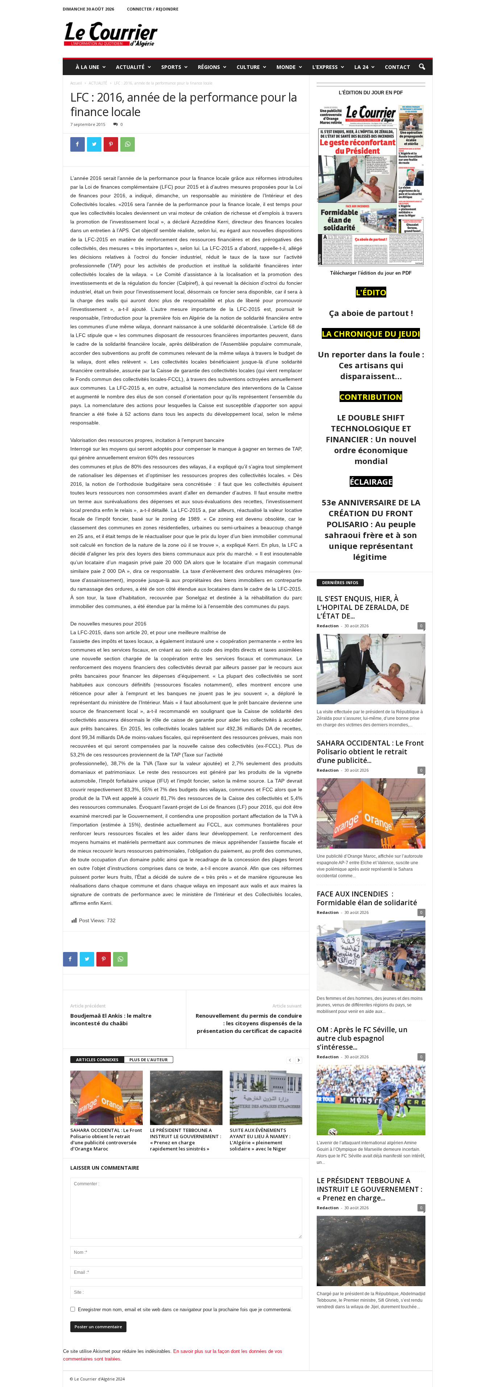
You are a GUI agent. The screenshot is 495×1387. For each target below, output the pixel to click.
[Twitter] (94, 144)
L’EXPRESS (325, 66)
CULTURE (248, 66)
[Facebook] (77, 144)
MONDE (286, 66)
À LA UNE (87, 66)
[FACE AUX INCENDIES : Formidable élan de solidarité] (371, 955)
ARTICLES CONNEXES (97, 1059)
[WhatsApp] (127, 144)
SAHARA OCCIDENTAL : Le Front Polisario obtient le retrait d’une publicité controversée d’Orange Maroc (106, 1139)
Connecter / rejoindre (152, 9)
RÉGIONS (209, 66)
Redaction (328, 625)
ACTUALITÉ (130, 66)
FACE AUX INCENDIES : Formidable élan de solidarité (367, 898)
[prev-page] (290, 1060)
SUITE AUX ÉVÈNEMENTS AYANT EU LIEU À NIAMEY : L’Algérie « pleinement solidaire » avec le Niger (260, 1139)
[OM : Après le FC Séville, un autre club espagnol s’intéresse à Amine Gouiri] (371, 1100)
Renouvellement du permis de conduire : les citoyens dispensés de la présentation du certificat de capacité (249, 1023)
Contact (397, 66)
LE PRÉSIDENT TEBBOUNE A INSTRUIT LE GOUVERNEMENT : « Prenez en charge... (369, 1189)
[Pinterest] (111, 144)
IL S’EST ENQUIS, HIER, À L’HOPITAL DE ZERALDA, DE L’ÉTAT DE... (363, 607)
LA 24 (361, 66)
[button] (422, 67)
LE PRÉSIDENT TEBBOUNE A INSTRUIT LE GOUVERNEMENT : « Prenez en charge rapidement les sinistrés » (185, 1139)
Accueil (76, 83)
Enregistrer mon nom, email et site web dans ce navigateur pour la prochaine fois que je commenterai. (185, 1309)
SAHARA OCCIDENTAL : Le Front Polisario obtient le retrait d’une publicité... (370, 751)
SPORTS (171, 66)
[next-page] (298, 1060)
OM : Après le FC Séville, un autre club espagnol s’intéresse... (362, 1038)
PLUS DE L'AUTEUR (148, 1059)
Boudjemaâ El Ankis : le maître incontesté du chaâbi (110, 1019)
